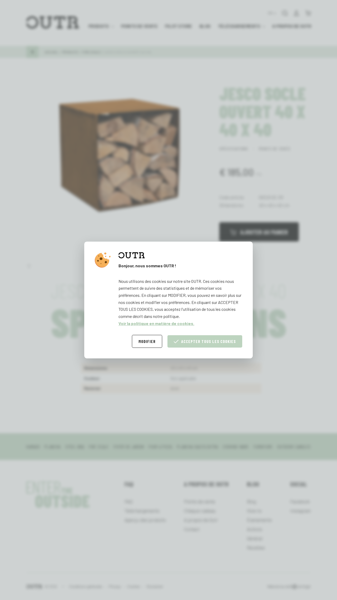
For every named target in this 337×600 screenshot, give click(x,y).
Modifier (147, 341)
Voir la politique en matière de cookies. (156, 323)
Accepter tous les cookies (208, 341)
